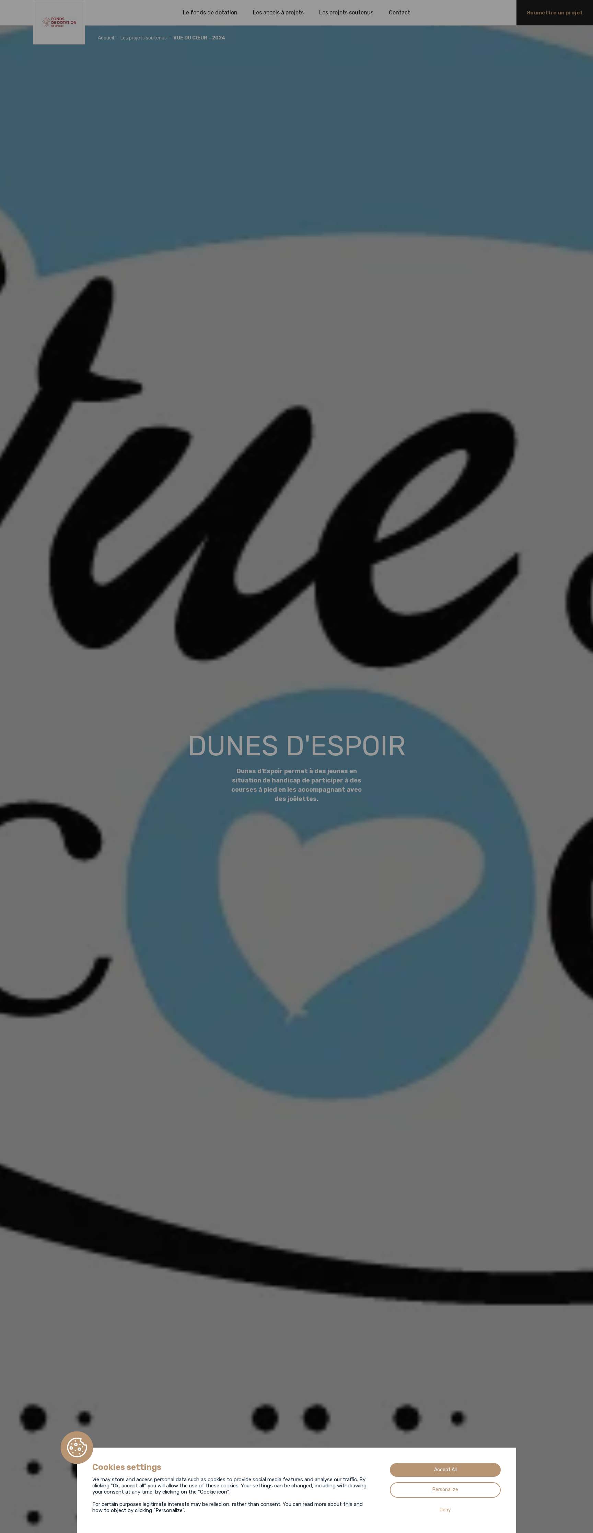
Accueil (106, 38)
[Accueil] (59, 22)
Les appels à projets (278, 12)
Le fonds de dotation (210, 12)
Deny (445, 1510)
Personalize (445, 1490)
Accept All (445, 1470)
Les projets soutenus (346, 12)
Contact (399, 12)
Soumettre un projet (555, 13)
